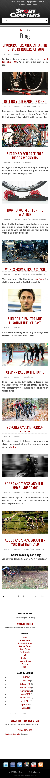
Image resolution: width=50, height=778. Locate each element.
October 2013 (25, 684)
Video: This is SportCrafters (25, 720)
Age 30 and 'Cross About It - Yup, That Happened (25, 542)
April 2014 (25, 704)
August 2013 (25, 680)
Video (25, 637)
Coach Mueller (25, 652)
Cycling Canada (38, 279)
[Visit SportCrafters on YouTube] (33, 766)
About (13, 1)
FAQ (25, 655)
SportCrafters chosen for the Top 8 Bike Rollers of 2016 (25, 47)
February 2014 (25, 697)
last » (43, 596)
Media (29, 4)
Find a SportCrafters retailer (12, 734)
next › (35, 596)
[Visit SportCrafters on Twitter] (5, 766)
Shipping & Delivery (31, 1)
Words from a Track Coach (25, 269)
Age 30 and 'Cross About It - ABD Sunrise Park (25, 485)
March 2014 (25, 701)
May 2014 (25, 707)
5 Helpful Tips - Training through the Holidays (25, 320)
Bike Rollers (26, 274)
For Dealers (22, 4)
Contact (35, 4)
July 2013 (25, 677)
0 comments (17, 54)
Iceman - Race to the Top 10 (25, 372)
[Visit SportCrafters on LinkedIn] (19, 766)
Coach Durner (26, 106)
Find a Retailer (25, 730)
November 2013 (25, 687)
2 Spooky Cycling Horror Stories (25, 429)
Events (31, 377)
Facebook (13, 447)
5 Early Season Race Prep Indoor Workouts (25, 155)
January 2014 (25, 694)
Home (22, 30)
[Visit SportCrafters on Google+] (26, 766)
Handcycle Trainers (25, 643)
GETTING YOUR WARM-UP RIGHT (25, 101)
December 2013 (25, 690)
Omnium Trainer (33, 219)
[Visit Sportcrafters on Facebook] (12, 766)
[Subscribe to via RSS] (40, 766)
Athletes (25, 219)
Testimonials (20, 1)
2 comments (17, 274)
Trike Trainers (25, 640)
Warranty (41, 1)
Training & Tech (36, 106)
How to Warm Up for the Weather (25, 212)
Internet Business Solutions (28, 776)
